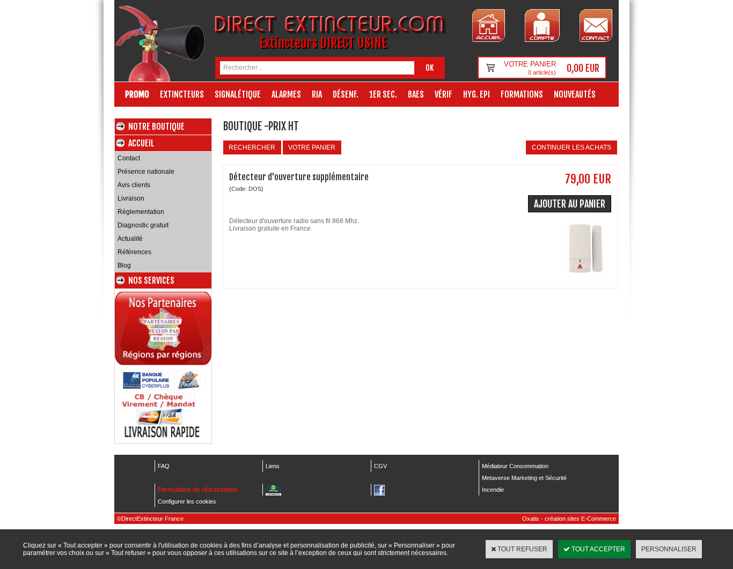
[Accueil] (488, 25)
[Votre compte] (542, 25)
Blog (124, 265)
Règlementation (141, 212)
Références (134, 252)
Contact (129, 158)
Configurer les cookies (187, 501)
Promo (137, 94)
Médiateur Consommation (515, 466)
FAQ (164, 466)
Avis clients (134, 185)
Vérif (443, 94)
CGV (380, 466)
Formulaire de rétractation (198, 489)
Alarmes (286, 94)
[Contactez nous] (595, 25)
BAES (416, 94)
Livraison (131, 198)
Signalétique (238, 94)
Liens (273, 466)
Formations (522, 94)
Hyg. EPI (476, 94)
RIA (317, 94)
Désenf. (345, 94)
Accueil (141, 143)
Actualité (130, 238)
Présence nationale (146, 171)
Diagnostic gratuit (143, 225)
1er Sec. (383, 94)
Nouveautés (575, 94)
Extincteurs (182, 94)
